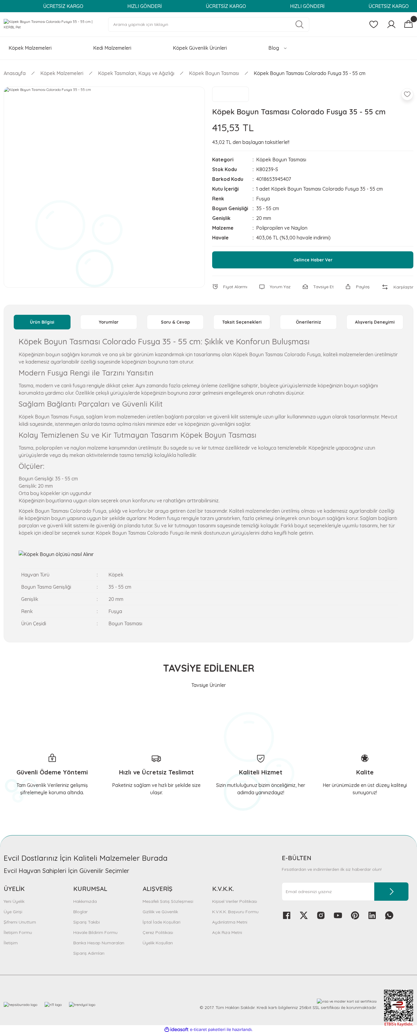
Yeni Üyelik (14, 901)
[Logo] (52, 24)
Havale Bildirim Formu (95, 932)
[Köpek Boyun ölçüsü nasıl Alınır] (56, 554)
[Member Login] (391, 24)
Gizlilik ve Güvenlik (160, 911)
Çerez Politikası (158, 932)
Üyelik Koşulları (158, 943)
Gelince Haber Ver (312, 260)
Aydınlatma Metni (229, 922)
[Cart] (408, 24)
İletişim (11, 943)
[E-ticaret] (208, 1029)
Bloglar (80, 911)
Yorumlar (108, 322)
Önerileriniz (308, 322)
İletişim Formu (18, 932)
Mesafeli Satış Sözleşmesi (168, 901)
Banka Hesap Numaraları (98, 943)
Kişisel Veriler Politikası (234, 901)
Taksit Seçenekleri (242, 322)
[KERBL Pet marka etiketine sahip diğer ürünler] (230, 94)
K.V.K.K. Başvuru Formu (235, 911)
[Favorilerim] (373, 24)
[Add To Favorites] (407, 94)
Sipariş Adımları (88, 953)
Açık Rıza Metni (227, 932)
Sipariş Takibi (86, 922)
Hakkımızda (85, 901)
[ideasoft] (176, 1030)
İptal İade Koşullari (161, 922)
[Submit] (391, 891)
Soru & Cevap (175, 322)
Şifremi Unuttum (20, 922)
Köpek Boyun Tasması (281, 159)
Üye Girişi (13, 911)
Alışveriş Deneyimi (375, 322)
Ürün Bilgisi (42, 322)
